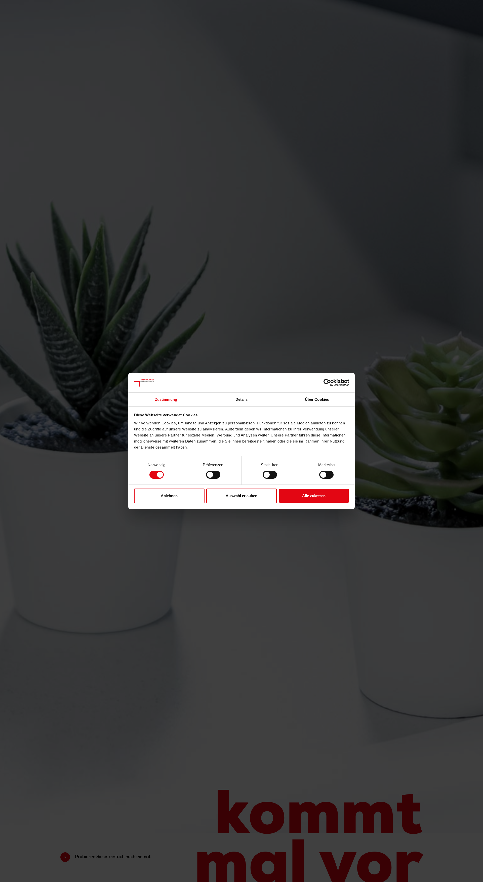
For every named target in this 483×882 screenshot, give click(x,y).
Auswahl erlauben (241, 496)
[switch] (213, 475)
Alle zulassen (314, 496)
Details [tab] (241, 399)
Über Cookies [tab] (317, 399)
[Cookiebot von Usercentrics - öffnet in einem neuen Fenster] (327, 382)
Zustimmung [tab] (166, 399)
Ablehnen (169, 496)
